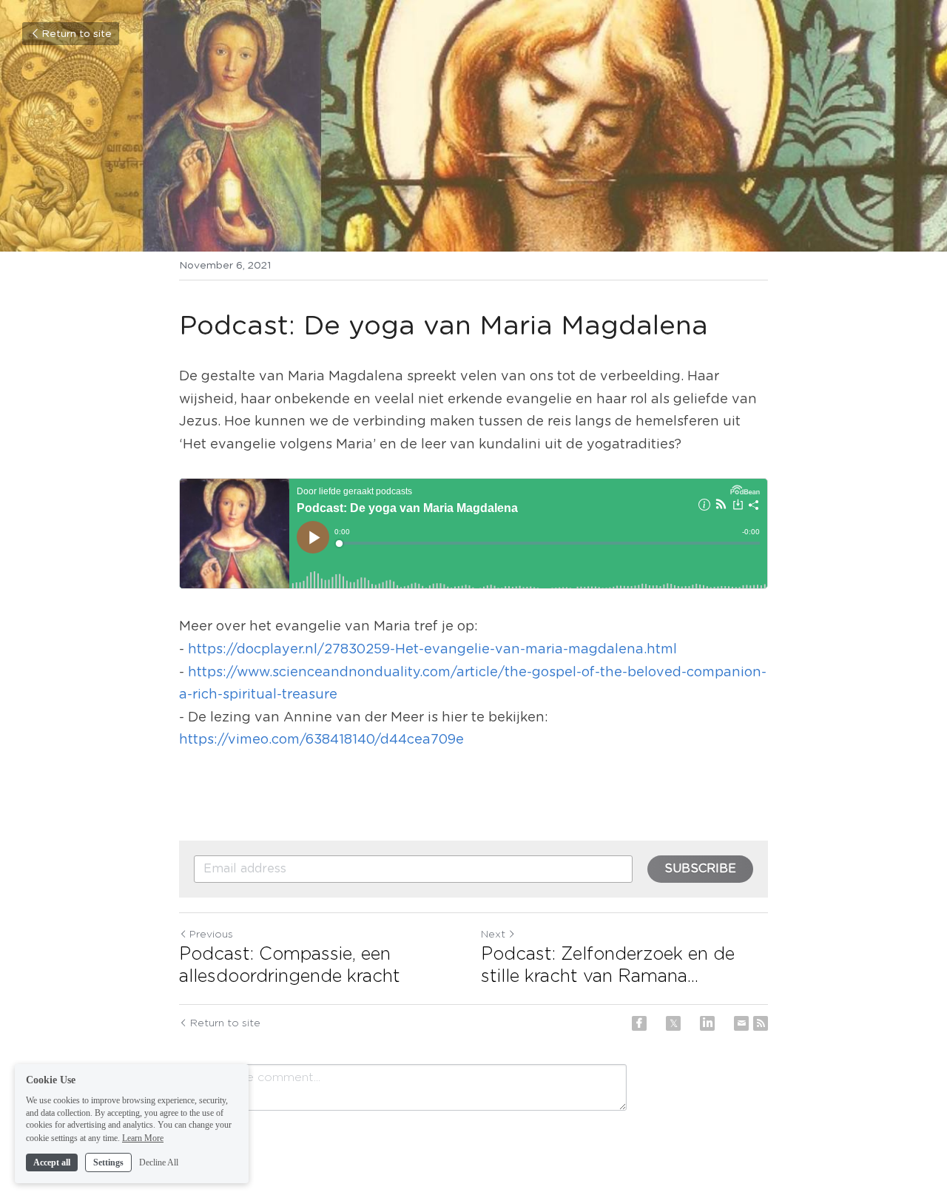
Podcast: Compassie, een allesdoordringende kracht (289, 966)
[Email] (741, 1023)
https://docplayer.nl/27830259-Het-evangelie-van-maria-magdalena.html (432, 649)
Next (493, 934)
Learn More (143, 1137)
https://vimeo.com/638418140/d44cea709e (321, 740)
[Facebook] (639, 1023)
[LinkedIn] (707, 1023)
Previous (211, 934)
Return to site (76, 34)
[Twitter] (673, 1023)
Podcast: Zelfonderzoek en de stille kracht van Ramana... (608, 966)
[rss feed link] (760, 1023)
